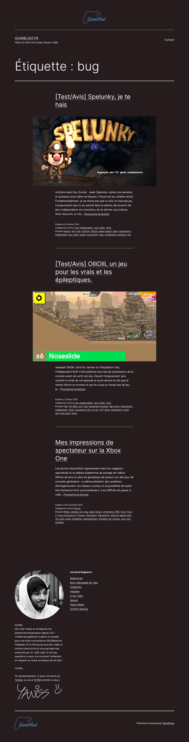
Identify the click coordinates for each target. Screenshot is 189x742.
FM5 (117, 512)
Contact (169, 39)
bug (78, 231)
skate (107, 410)
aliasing (74, 512)
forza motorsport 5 (67, 515)
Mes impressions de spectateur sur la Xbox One (88, 450)
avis (73, 231)
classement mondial (98, 406)
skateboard (116, 410)
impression (91, 515)
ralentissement (90, 519)
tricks (74, 413)
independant (61, 234)
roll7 (101, 410)
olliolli (71, 410)
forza (123, 512)
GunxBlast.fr (26, 38)
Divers (77, 508)
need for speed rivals (121, 515)
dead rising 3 (95, 512)
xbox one (125, 519)
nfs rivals (59, 519)
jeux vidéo (74, 234)
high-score (114, 406)
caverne (85, 231)
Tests (108, 227)
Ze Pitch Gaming (79, 609)
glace (115, 231)
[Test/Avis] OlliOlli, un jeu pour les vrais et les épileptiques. (91, 272)
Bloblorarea (76, 578)
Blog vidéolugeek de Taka (84, 582)
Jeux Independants (83, 227)
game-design (105, 231)
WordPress (168, 723)
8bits (75, 406)
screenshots (110, 234)
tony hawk (65, 413)
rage (101, 234)
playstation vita (82, 410)
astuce (67, 231)
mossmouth (92, 234)
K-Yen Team (76, 596)
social (126, 410)
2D (70, 406)
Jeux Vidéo (99, 227)
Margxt (74, 600)
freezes (81, 515)
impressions (125, 231)
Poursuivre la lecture (96, 214)
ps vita (95, 410)
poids (68, 519)
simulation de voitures (109, 519)
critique (94, 231)
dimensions (108, 512)
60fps (67, 512)
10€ (66, 406)
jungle (82, 234)
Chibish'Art (76, 587)
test (129, 234)
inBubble (74, 591)
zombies (59, 522)
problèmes (77, 519)
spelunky (122, 234)
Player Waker (77, 604)
